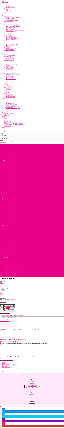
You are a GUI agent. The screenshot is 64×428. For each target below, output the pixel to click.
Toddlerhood (4, 225)
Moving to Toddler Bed (10, 82)
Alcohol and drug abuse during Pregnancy (13, 25)
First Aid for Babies (9, 66)
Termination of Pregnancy (10, 23)
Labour (7, 186)
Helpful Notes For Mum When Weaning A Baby (10, 368)
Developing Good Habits (8, 87)
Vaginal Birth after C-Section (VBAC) (12, 44)
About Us (5, 273)
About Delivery (6, 43)
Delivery (7, 46)
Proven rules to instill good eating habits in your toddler (13, 339)
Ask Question (6, 114)
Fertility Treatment (9, 10)
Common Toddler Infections (8, 93)
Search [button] (1, 140)
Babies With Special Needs (8, 73)
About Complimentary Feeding (11, 79)
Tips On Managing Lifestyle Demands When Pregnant (15, 30)
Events (5, 130)
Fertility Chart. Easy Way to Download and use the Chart (13, 120)
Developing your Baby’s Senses (11, 215)
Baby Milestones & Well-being (9, 67)
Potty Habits (6, 235)
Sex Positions (8, 5)
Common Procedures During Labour (12, 45)
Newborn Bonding (9, 59)
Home (3, 1)
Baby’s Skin (8, 206)
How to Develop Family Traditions (11, 72)
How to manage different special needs (12, 74)
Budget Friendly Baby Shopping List (10, 263)
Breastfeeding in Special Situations (11, 101)
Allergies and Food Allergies (10, 97)
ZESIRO (6, 298)
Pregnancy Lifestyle (7, 24)
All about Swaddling (9, 57)
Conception (6, 147)
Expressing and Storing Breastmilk (11, 104)
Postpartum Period (7, 47)
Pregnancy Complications (8, 21)
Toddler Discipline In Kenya (10, 86)
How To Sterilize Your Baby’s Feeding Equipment (14, 106)
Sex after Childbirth (9, 33)
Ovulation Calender (5, 371)
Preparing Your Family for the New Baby (12, 38)
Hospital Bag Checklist (8, 121)
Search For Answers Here (8, 113)
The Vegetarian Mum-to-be (10, 176)
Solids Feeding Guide (7, 125)
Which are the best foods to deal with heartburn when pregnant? (12, 315)
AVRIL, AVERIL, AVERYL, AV (9, 299)
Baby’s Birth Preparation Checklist (11, 37)
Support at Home (9, 111)
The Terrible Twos (9, 85)
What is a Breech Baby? (9, 166)
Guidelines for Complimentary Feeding (12, 224)
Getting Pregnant (5, 2)
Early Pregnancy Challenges (10, 18)
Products (5, 131)
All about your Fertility (9, 148)
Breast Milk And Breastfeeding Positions (12, 100)
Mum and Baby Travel (10, 76)
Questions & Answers (5, 112)
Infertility (5, 8)
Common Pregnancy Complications (11, 167)
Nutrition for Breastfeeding (8, 253)
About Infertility (9, 9)
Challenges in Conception (10, 7)
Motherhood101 (5, 138)
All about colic (8, 63)
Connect (3, 127)
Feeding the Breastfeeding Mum (11, 254)
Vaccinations (8, 205)
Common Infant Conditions (10, 62)
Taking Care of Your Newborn (9, 60)
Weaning (5, 78)
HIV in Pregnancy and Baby (10, 29)
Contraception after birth (10, 157)
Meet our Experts (7, 115)
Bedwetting (8, 91)
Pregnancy (4, 15)
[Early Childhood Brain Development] (3, 324)
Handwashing (8, 89)
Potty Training (8, 92)
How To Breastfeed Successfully (11, 244)
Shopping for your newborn (10, 39)
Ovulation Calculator (7, 126)
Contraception (6, 12)
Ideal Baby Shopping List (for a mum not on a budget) (13, 123)
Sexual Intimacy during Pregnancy (11, 34)
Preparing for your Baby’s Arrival (9, 35)
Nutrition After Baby (9, 195)
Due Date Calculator (7, 119)
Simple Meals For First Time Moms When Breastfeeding (11, 369)
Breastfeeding (4, 98)
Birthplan (5, 118)
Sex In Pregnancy (7, 177)
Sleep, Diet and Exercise (10, 31)
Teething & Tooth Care (10, 69)
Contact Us (6, 128)
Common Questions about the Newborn (12, 64)
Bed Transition (6, 81)
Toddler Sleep (8, 83)
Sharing (7, 88)
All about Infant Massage (10, 58)
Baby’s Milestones (9, 68)
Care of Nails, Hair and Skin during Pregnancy (13, 26)
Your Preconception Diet (10, 6)
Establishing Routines (9, 71)
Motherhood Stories (7, 129)
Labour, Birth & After (5, 40)
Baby (3, 53)
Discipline (6, 84)
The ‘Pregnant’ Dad (9, 19)
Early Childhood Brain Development (8, 326)
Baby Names (6, 117)
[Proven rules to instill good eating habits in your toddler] (4, 337)
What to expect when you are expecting (12, 20)
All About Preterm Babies (10, 55)
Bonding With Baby (7, 56)
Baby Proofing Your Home (10, 70)
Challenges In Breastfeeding (10, 102)
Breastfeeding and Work (10, 103)
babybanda (10, 341)
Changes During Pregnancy (10, 27)
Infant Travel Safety (9, 77)
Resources (4, 116)
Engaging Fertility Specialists (11, 11)
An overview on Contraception (11, 14)
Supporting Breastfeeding (8, 110)
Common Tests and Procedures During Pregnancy (14, 17)
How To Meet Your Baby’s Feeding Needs (13, 108)
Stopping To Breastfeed (10, 105)
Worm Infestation (9, 94)
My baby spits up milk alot (6, 319)
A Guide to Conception (10, 4)
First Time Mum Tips (9, 196)
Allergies (7, 65)
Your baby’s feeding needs (8, 107)
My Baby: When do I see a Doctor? (8, 352)
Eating (7, 234)
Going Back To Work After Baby (11, 52)
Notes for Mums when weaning (9, 122)
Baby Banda (4, 135)
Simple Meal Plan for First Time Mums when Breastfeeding (13, 124)
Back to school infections (10, 95)
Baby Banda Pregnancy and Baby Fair (8, 136)
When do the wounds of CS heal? (7, 317)
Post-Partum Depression (10, 49)
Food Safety (8, 28)
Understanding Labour (8, 41)
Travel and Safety (7, 75)
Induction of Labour (9, 42)
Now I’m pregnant (7, 16)
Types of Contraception (10, 13)
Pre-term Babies (6, 54)
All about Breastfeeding (8, 99)
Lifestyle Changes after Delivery (9, 50)
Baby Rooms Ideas (9, 36)
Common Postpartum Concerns (11, 48)
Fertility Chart (4, 366)
